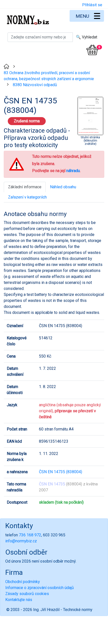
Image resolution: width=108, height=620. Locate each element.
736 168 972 (30, 535)
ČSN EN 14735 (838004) (60, 471)
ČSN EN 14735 (52, 484)
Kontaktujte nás (18, 599)
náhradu (73, 170)
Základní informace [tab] (24, 187)
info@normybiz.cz (21, 541)
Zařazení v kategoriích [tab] (27, 197)
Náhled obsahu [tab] (63, 187)
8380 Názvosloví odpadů (35, 84)
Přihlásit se (92, 4)
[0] (92, 50)
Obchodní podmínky (22, 581)
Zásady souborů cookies (27, 593)
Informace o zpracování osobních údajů (39, 587)
